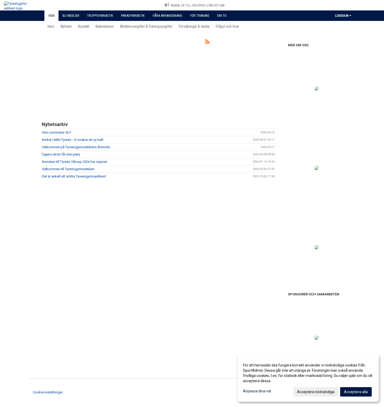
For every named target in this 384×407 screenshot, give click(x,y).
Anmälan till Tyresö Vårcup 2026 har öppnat (74, 162)
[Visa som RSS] (207, 43)
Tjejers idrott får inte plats (61, 154)
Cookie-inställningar (48, 392)
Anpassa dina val (257, 391)
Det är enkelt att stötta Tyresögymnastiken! (74, 176)
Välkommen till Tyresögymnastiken (68, 169)
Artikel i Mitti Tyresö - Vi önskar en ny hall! (72, 140)
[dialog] (308, 378)
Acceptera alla (356, 392)
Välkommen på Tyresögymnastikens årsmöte (76, 147)
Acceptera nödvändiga (315, 392)
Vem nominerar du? (56, 132)
